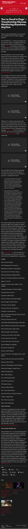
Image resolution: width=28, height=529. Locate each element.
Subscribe (3, 527)
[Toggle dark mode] (23, 3)
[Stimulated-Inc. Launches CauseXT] (18, 485)
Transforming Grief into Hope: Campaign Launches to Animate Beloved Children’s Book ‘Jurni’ (6, 510)
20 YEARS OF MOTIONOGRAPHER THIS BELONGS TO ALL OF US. (14, 10)
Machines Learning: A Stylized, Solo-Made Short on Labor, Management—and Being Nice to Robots (6, 493)
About (2, 525)
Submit (7, 525)
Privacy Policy (9, 526)
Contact (2, 526)
